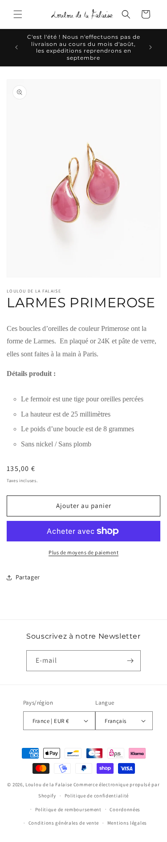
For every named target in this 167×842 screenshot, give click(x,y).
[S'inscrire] (130, 660)
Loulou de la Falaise (48, 784)
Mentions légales (127, 823)
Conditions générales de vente (64, 823)
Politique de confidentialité (97, 795)
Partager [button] (28, 577)
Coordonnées (125, 809)
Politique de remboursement (68, 809)
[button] (18, 14)
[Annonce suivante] (150, 47)
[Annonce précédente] (16, 47)
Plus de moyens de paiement (83, 552)
